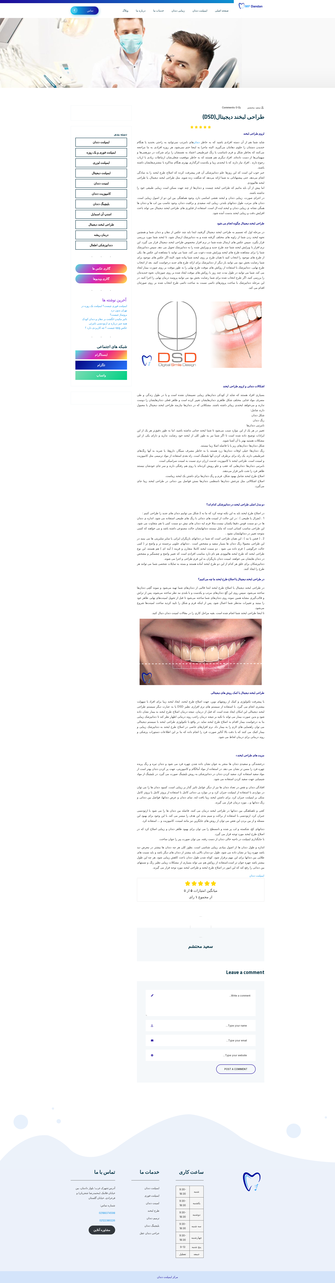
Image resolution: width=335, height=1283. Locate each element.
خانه (172, 55)
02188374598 (107, 1213)
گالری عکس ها (101, 268)
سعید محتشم (254, 107)
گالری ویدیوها (101, 279)
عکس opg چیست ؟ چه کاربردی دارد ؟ (106, 327)
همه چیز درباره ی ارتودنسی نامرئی (108, 323)
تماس (90, 10)
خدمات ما (158, 10)
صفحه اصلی (222, 10)
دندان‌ (196, 142)
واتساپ (101, 375)
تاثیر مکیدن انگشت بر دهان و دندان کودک (104, 319)
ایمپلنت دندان (199, 10)
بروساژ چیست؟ (118, 314)
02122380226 (107, 1220)
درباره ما (141, 10)
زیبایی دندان (178, 10)
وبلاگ (125, 10)
